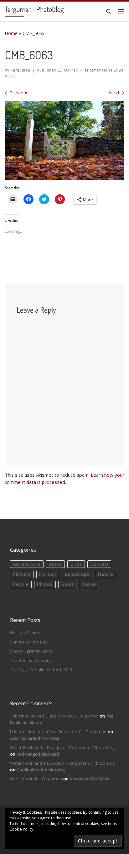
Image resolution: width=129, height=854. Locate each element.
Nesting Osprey (25, 632)
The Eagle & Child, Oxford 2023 (41, 669)
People (20, 584)
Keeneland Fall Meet (90, 779)
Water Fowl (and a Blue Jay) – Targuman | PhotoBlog (62, 747)
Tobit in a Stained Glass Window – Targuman (54, 716)
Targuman (20, 70)
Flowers (22, 574)
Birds (76, 564)
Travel (89, 584)
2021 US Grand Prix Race (34, 738)
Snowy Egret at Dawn (31, 651)
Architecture (26, 564)
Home (11, 33)
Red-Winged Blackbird (38, 754)
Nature (105, 574)
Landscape (77, 574)
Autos (55, 564)
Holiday (47, 574)
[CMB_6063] (64, 140)
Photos (45, 584)
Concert (99, 564)
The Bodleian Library (30, 660)
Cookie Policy (21, 829)
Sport (67, 584)
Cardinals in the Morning (41, 769)
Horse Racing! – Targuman (36, 779)
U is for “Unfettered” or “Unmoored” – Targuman (58, 731)
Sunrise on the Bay (29, 642)
